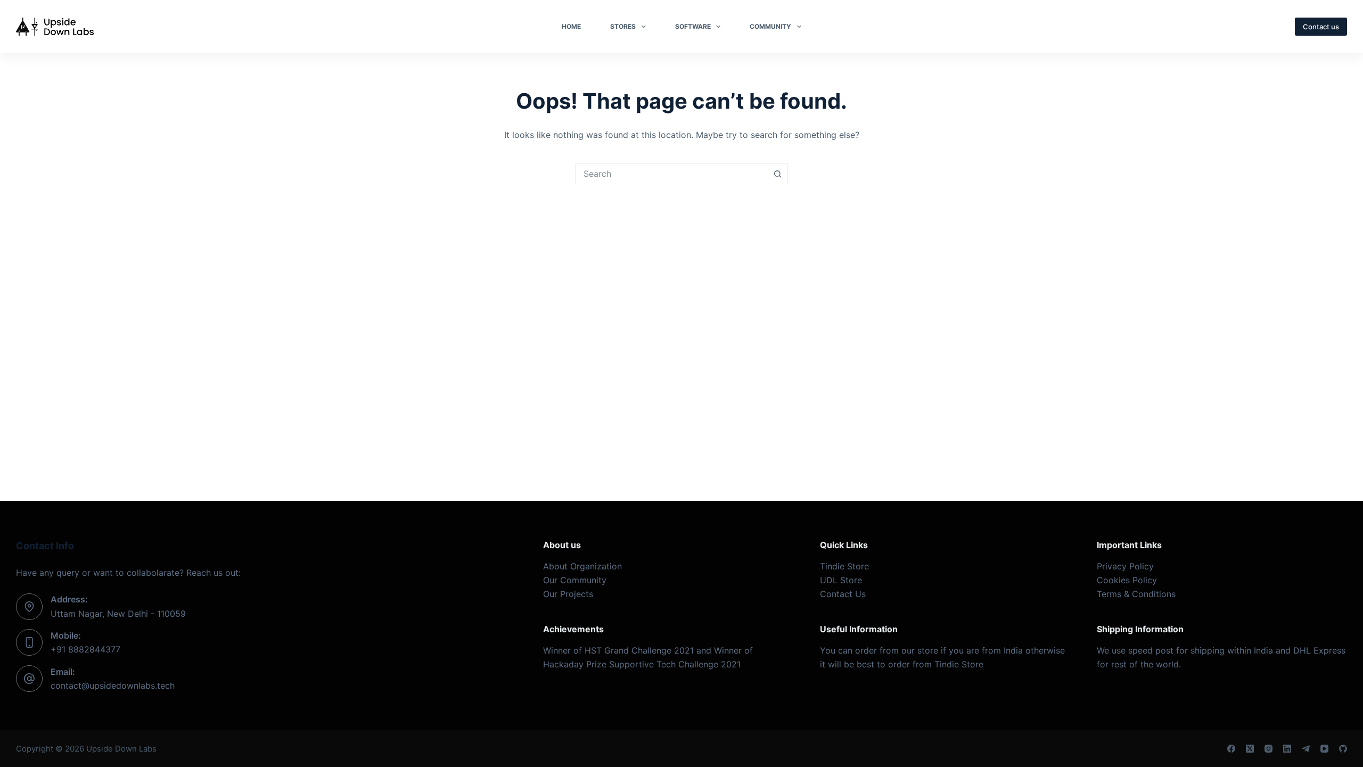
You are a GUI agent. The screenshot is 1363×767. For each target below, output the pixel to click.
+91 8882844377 (85, 649)
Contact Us (843, 594)
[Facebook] (1231, 749)
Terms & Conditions (1136, 594)
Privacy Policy (1125, 566)
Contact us (1321, 26)
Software (693, 26)
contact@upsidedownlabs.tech (113, 685)
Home (571, 26)
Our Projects (568, 594)
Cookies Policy (1127, 580)
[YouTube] (1324, 749)
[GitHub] (1343, 749)
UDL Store (841, 580)
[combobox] (671, 173)
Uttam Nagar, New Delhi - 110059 (118, 613)
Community (770, 26)
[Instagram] (1268, 749)
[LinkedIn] (1287, 749)
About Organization (582, 566)
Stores (623, 26)
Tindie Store (844, 566)
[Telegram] (1306, 749)
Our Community (574, 580)
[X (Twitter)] (1250, 749)
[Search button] (777, 174)
